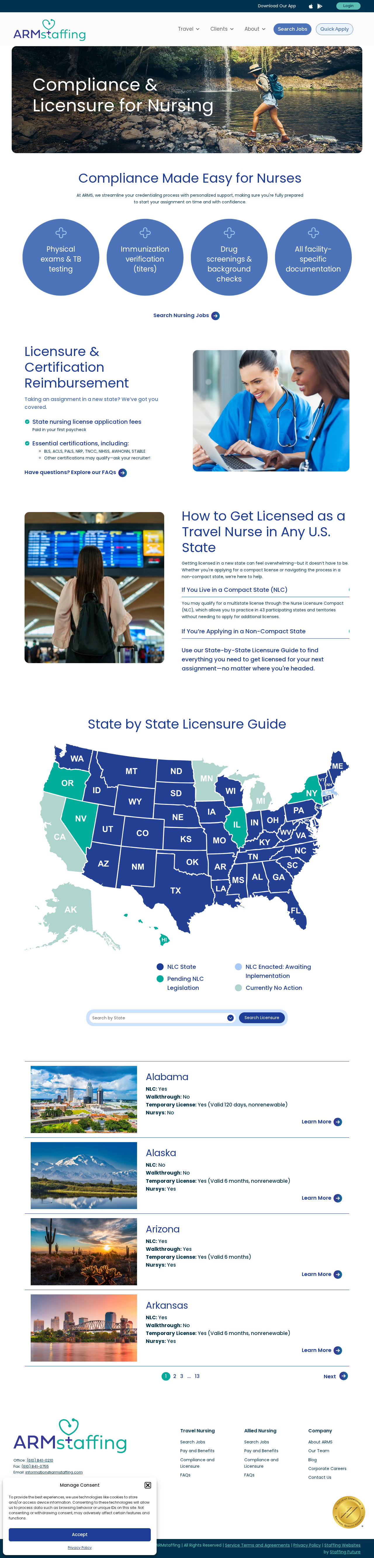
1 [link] (166, 1376)
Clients (219, 28)
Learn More (317, 1121)
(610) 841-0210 (40, 1460)
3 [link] (181, 1376)
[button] (148, 1485)
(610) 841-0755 (35, 1466)
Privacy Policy (80, 1547)
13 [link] (197, 1376)
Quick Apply (334, 29)
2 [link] (174, 1376)
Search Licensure (262, 1018)
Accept (80, 1534)
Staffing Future (345, 1552)
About (252, 28)
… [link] (189, 1376)
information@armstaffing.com (54, 1472)
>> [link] (206, 1376)
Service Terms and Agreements (257, 1545)
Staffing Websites (342, 1545)
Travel (185, 28)
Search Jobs (292, 29)
